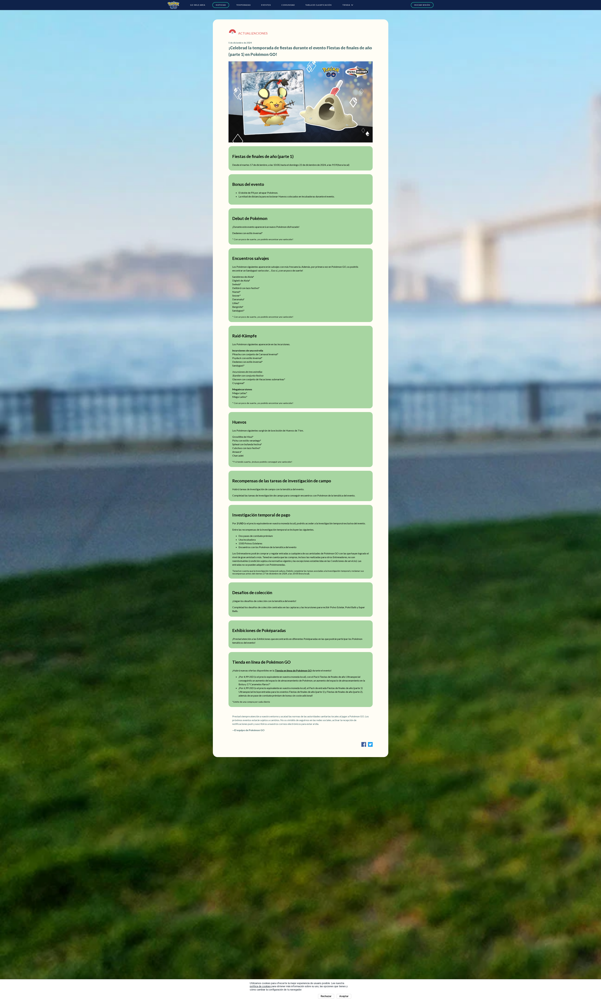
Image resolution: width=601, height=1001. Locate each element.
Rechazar (326, 996)
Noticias (221, 5)
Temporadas (243, 5)
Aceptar (344, 996)
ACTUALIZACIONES (253, 33)
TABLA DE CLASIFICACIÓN (318, 5)
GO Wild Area (197, 5)
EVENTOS (266, 5)
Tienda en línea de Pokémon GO (293, 670)
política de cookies (260, 986)
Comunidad (288, 5)
